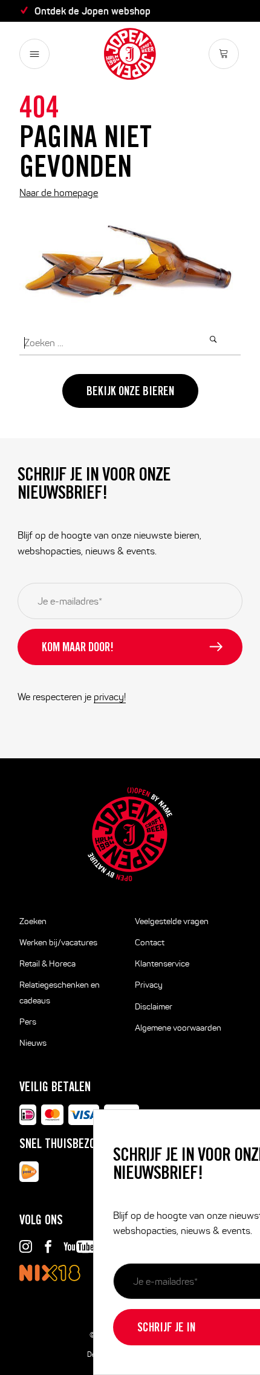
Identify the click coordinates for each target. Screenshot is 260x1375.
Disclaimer (153, 1007)
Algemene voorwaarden (178, 1028)
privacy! (110, 697)
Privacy (149, 985)
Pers (27, 1022)
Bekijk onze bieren (130, 393)
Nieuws (33, 1043)
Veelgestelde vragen (172, 921)
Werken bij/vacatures (58, 942)
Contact (149, 942)
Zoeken (33, 921)
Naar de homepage (58, 193)
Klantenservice (162, 964)
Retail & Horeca (47, 964)
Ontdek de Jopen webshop (92, 11)
